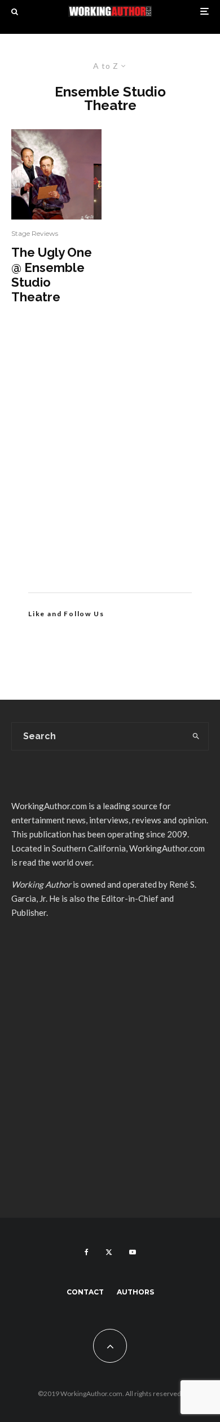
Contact (85, 1292)
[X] (109, 1252)
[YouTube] (132, 1252)
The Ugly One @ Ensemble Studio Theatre (51, 274)
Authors (135, 1292)
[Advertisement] (110, 466)
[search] (196, 736)
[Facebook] (86, 1252)
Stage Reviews (34, 233)
